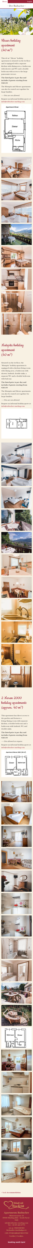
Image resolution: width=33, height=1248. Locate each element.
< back (11, 1193)
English (29, 1)
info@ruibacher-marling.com (13, 102)
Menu (4, 1)
